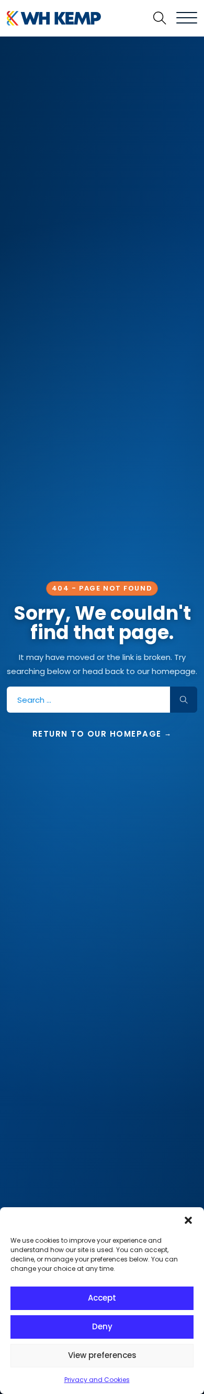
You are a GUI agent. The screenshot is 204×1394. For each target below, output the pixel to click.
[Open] (186, 18)
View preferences (102, 1355)
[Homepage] (51, 18)
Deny (102, 1326)
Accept (102, 1297)
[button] (188, 1220)
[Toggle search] (159, 18)
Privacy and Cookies (97, 1379)
